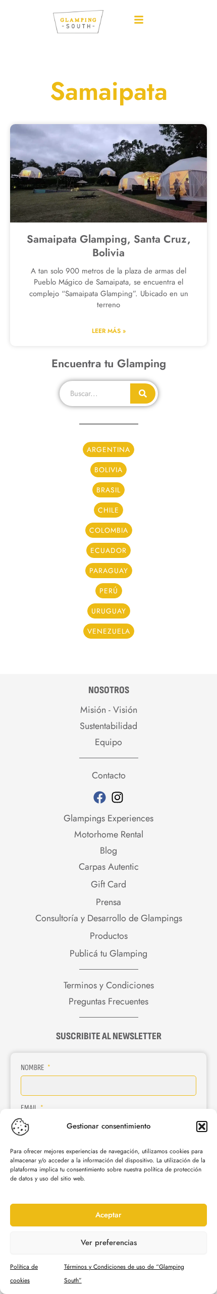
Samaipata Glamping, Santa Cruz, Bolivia (109, 246)
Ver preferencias (109, 1242)
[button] (202, 1126)
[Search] (142, 393)
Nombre (33, 1068)
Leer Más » (109, 330)
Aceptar (108, 1214)
